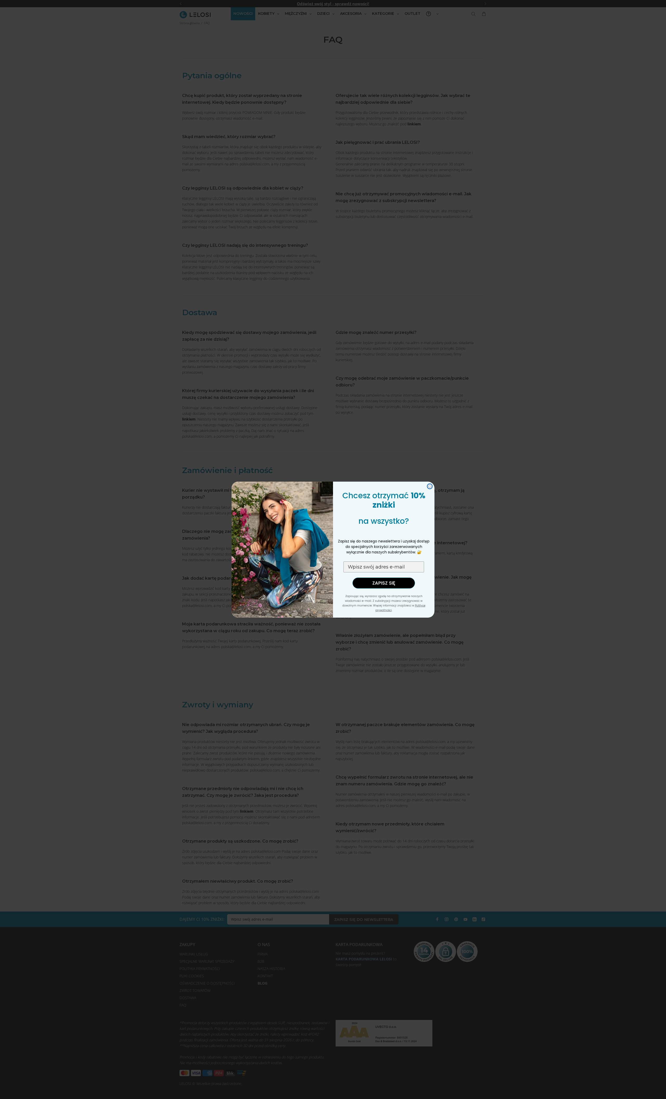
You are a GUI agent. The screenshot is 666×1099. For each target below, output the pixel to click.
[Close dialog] (429, 486)
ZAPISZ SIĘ (383, 583)
